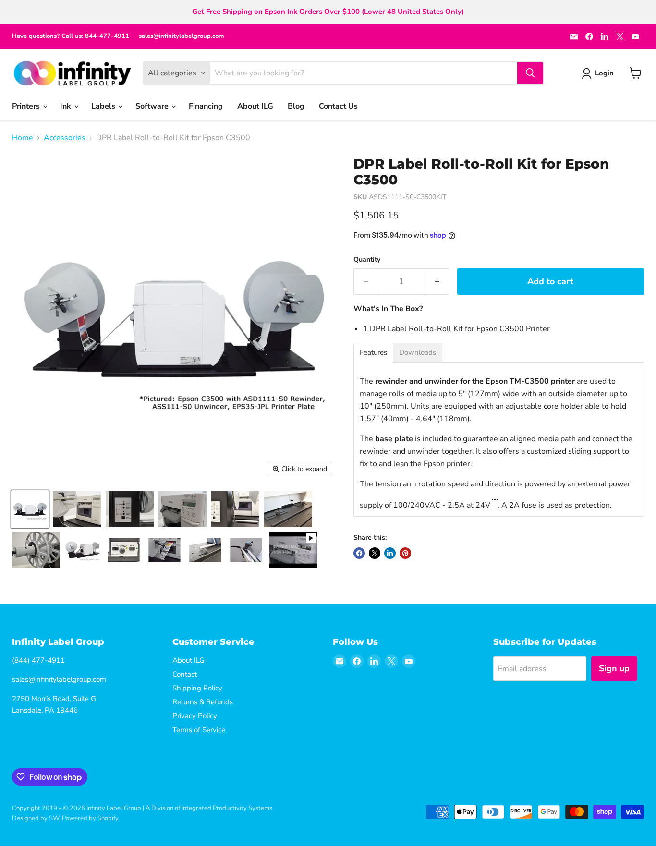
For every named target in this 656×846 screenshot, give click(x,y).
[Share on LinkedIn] (390, 553)
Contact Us (338, 106)
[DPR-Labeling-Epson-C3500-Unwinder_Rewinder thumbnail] (30, 509)
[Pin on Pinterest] (405, 553)
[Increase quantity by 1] (437, 281)
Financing (206, 106)
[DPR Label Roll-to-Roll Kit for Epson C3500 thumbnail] (77, 509)
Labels (104, 106)
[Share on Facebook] (359, 553)
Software (152, 106)
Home (22, 137)
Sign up (614, 668)
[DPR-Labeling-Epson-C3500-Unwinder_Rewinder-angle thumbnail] (83, 550)
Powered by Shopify (90, 818)
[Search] (530, 73)
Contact (184, 674)
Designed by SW (35, 818)
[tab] (373, 353)
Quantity (366, 260)
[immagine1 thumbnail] (205, 550)
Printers (27, 106)
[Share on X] (374, 553)
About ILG (255, 106)
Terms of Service (198, 730)
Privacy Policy (194, 716)
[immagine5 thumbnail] (246, 550)
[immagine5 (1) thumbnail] (164, 550)
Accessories (64, 137)
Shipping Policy (197, 688)
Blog (296, 106)
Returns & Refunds (202, 702)
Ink (66, 106)
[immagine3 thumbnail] (124, 550)
